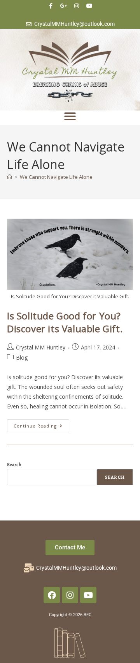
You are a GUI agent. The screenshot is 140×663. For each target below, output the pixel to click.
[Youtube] (89, 5)
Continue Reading (41, 424)
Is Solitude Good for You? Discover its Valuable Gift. (65, 322)
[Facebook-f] (51, 5)
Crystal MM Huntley (40, 347)
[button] (70, 116)
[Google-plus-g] (63, 5)
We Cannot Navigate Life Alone (56, 176)
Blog (22, 357)
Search (14, 464)
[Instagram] (76, 5)
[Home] (9, 176)
